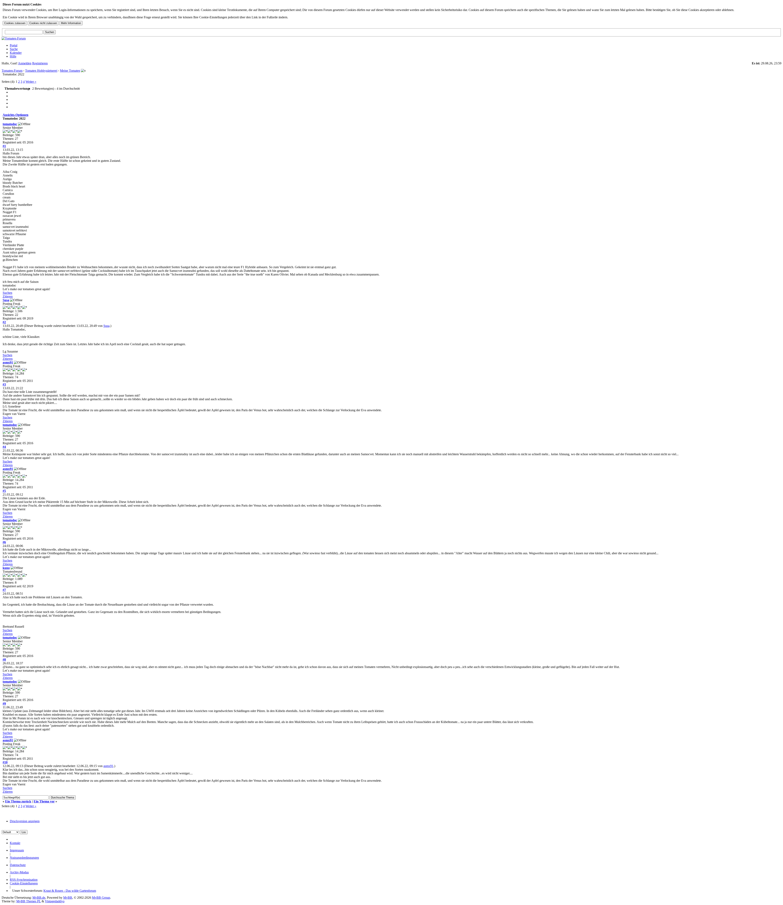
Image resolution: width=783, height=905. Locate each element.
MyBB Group (101, 897)
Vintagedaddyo (54, 901)
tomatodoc (10, 124)
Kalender (16, 52)
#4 (4, 447)
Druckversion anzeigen (25, 821)
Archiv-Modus (19, 872)
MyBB (67, 897)
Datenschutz (18, 865)
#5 (4, 491)
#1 (4, 146)
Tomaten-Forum (12, 70)
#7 (4, 590)
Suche (14, 49)
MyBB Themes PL (28, 901)
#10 (5, 762)
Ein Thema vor (44, 801)
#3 (4, 384)
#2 (4, 322)
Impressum (17, 850)
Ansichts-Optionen (15, 115)
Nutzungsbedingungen (24, 857)
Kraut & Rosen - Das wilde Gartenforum (69, 890)
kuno (6, 568)
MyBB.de (38, 897)
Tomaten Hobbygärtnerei (41, 70)
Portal (13, 45)
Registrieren (40, 63)
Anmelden (24, 63)
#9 (4, 703)
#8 (4, 659)
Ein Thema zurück (18, 801)
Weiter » (30, 81)
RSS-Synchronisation (24, 879)
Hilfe (13, 56)
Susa (6, 300)
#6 (4, 542)
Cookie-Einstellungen (24, 883)
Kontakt (15, 843)
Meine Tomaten (70, 70)
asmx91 (8, 362)
